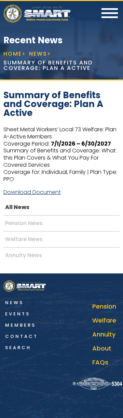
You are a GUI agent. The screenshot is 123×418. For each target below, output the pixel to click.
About (101, 348)
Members (20, 325)
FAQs (100, 362)
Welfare (104, 320)
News (14, 302)
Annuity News (23, 255)
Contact (21, 336)
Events (17, 314)
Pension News (24, 223)
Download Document (32, 192)
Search (18, 347)
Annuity (103, 334)
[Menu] (110, 13)
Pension (104, 306)
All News (17, 207)
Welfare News (24, 239)
